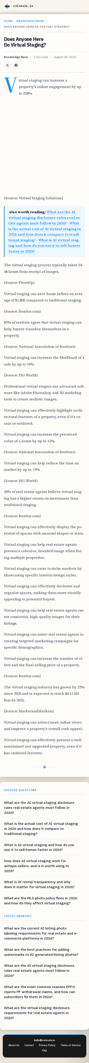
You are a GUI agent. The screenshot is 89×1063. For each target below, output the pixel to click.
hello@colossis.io (44, 1040)
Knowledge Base (30, 21)
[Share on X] (7, 65)
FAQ (44, 1050)
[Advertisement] (44, 145)
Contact (29, 1045)
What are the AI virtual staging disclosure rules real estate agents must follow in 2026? (44, 217)
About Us (13, 1045)
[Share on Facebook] (16, 65)
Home (8, 21)
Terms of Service (70, 1045)
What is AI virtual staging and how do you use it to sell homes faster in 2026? (44, 245)
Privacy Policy (47, 1045)
